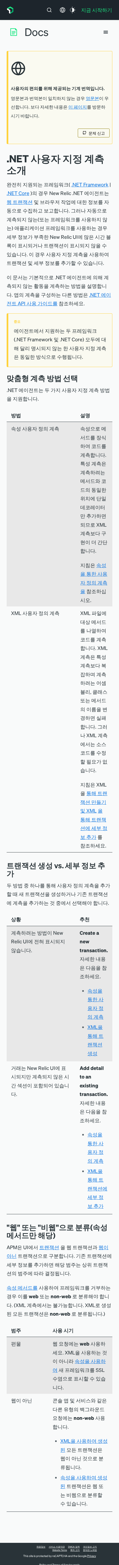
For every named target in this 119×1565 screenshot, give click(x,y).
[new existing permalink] (18, 873)
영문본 (92, 98)
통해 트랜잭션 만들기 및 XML (93, 802)
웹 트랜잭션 (20, 202)
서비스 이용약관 (57, 1546)
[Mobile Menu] (105, 32)
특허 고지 (75, 1550)
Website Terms (59, 1550)
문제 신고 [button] (97, 132)
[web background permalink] (59, 1235)
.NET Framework (89, 184)
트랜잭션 (49, 1247)
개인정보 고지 (90, 1546)
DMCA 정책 (74, 1546)
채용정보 (41, 1546)
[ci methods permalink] (82, 378)
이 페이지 (77, 107)
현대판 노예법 (90, 1550)
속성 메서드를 (22, 1287)
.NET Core (18, 193)
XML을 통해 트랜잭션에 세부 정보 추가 (97, 1188)
